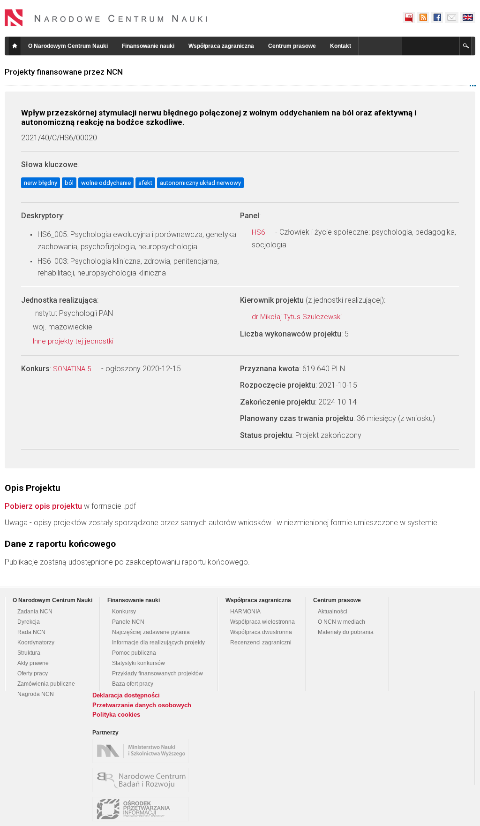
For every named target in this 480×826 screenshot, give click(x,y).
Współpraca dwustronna (261, 632)
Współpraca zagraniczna (221, 46)
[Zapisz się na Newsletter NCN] (451, 17)
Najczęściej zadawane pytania (151, 632)
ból (69, 182)
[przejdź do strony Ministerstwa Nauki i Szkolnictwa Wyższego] (143, 751)
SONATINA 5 (73, 369)
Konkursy (124, 611)
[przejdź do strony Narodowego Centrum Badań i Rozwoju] (143, 780)
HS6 (259, 232)
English (467, 17)
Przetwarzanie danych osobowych (141, 705)
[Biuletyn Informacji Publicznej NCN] (409, 17)
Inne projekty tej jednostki (74, 341)
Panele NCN (128, 622)
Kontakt (340, 46)
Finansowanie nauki (148, 46)
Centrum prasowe (292, 46)
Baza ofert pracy (132, 684)
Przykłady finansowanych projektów (157, 673)
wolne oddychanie (106, 182)
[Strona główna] (106, 17)
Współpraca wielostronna (262, 622)
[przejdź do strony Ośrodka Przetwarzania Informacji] (143, 809)
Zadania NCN (34, 611)
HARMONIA (245, 611)
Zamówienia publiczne (46, 684)
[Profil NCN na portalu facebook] (437, 17)
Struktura (28, 653)
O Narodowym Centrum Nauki (68, 46)
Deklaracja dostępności (126, 695)
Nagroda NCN (35, 694)
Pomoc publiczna (134, 653)
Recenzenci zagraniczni (261, 642)
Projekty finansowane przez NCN (64, 71)
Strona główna (14, 46)
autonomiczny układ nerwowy (200, 182)
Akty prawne (33, 663)
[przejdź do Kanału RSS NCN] (423, 17)
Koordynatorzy (35, 642)
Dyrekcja (28, 622)
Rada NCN (31, 632)
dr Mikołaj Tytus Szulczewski (298, 317)
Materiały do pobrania (346, 632)
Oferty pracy (32, 673)
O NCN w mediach (341, 622)
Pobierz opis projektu (43, 506)
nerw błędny (40, 182)
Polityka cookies (116, 714)
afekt (145, 182)
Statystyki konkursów (138, 663)
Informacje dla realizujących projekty (158, 642)
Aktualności (332, 611)
